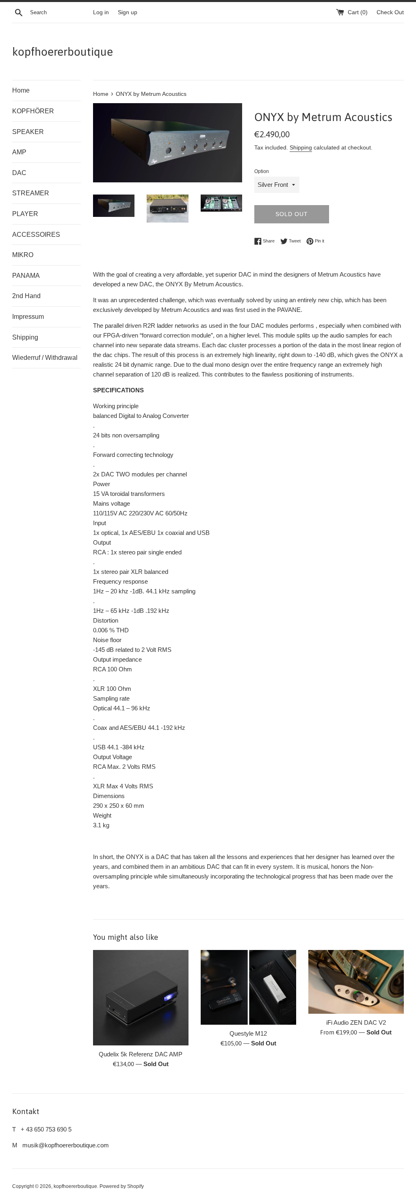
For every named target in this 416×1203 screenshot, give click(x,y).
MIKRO (22, 254)
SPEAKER (28, 131)
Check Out (390, 12)
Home (21, 90)
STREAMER (30, 193)
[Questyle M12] (248, 987)
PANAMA (26, 275)
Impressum (28, 316)
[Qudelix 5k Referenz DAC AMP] (140, 997)
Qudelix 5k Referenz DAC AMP (140, 1054)
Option (261, 171)
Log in (101, 12)
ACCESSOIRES (36, 234)
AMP (19, 152)
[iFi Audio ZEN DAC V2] (356, 982)
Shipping (25, 337)
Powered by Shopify (122, 1186)
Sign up (127, 12)
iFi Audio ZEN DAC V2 (356, 1022)
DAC (19, 172)
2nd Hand (26, 295)
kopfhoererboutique (62, 51)
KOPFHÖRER (33, 111)
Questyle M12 (248, 1033)
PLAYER (25, 213)
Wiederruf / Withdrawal (45, 357)
